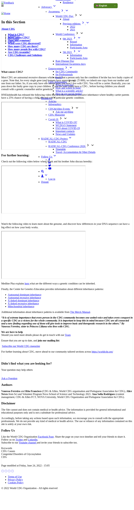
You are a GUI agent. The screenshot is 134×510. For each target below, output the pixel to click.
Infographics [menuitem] (54, 104)
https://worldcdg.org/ (102, 351)
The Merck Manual (80, 312)
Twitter (20, 439)
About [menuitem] (66, 19)
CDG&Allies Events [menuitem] (59, 108)
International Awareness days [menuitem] (71, 64)
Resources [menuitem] (46, 98)
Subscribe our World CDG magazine (21, 346)
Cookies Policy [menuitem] (16, 482)
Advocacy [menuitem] (46, 7)
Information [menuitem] (76, 44)
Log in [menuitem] (51, 179)
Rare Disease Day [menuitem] (65, 61)
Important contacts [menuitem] (65, 131)
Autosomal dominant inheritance (24, 294)
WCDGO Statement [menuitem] (66, 125)
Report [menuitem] (73, 41)
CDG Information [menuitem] (57, 82)
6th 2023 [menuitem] (68, 38)
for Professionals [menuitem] (64, 74)
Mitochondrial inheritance (21, 306)
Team (68, 335)
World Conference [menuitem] (65, 34)
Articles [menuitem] (52, 101)
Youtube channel (28, 442)
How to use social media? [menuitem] (69, 93)
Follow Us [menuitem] (47, 156)
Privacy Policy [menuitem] (15, 479)
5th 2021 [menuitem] (68, 52)
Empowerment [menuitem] (56, 68)
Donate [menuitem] (45, 182)
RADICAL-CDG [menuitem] (57, 141)
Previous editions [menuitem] (72, 23)
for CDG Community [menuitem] (67, 71)
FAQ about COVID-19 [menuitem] (68, 128)
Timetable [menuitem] (61, 149)
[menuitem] (49, 159)
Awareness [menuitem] (54, 11)
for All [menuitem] (59, 77)
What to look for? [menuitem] (65, 85)
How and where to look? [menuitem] (68, 88)
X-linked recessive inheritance (23, 303)
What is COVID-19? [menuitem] (66, 122)
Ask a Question (9, 378)
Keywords (6, 448)
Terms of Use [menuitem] (15, 476)
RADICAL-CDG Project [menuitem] (54, 138)
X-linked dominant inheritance (23, 300)
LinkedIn (32, 439)
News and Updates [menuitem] (65, 134)
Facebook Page (46, 436)
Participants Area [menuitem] (78, 47)
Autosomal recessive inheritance (24, 297)
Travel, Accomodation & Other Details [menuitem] (75, 152)
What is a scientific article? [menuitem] (69, 90)
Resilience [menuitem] (68, 2)
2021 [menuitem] (72, 29)
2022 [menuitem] (72, 26)
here (27, 283)
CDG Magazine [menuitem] (56, 114)
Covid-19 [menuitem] (53, 119)
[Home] (5, 13)
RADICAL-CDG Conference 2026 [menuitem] (67, 146)
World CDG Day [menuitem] (65, 16)
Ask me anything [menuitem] (64, 111)
